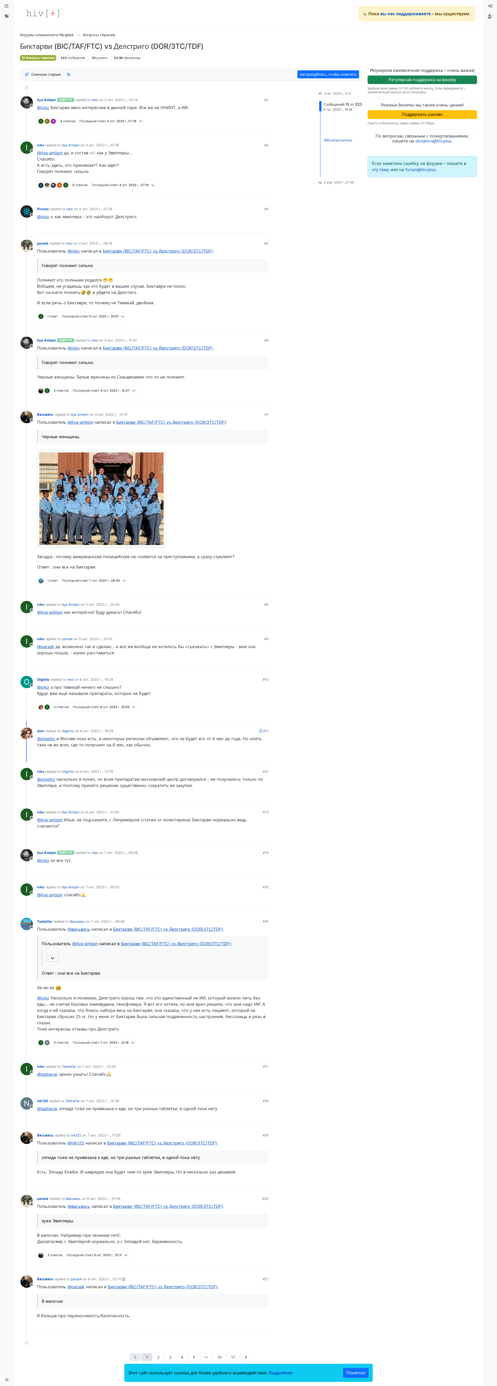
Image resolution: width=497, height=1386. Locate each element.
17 (233, 1357)
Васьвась (45, 414)
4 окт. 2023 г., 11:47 (120, 340)
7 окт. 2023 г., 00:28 (121, 853)
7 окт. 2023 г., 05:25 (102, 887)
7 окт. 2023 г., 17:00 (103, 1135)
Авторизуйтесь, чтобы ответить (328, 74)
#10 (265, 679)
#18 (265, 1101)
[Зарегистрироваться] (490, 16)
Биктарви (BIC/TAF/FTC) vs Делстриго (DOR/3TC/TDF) (158, 251)
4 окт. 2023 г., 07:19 (95, 209)
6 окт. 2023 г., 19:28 (96, 679)
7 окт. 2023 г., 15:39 (102, 1101)
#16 (265, 921)
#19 (265, 1135)
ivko (95, 100)
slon (40, 731)
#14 (265, 853)
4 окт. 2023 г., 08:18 (95, 243)
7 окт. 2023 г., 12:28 (98, 1066)
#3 (266, 145)
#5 (266, 243)
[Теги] (6, 16)
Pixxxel (43, 209)
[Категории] (6, 6)
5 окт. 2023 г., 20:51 (95, 639)
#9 (266, 639)
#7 (266, 414)
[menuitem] (490, 6)
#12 (265, 771)
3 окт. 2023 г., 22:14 (121, 100)
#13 (265, 812)
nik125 (42, 1101)
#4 (266, 209)
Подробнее (281, 1372)
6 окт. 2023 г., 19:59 (96, 731)
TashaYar (44, 921)
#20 (265, 1198)
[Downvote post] (254, 129)
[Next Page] (245, 1357)
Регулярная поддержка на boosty (422, 79)
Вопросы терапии (40, 58)
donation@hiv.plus (433, 140)
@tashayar (47, 1074)
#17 (265, 1066)
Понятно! (355, 1372)
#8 (266, 604)
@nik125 (76, 1143)
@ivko (43, 107)
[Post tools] (264, 129)
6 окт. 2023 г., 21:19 (96, 771)
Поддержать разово (422, 114)
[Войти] (490, 6)
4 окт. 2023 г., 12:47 (111, 414)
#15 (265, 887)
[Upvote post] (238, 129)
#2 (266, 100)
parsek (42, 243)
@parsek (45, 646)
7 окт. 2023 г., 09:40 (108, 921)
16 (219, 1357)
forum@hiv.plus (420, 169)
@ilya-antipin (50, 152)
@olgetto (46, 738)
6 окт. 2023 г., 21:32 (102, 812)
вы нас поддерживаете (405, 13)
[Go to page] (206, 1357)
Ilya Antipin (46, 100)
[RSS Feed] (68, 74)
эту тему (381, 169)
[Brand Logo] (42, 13)
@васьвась (79, 929)
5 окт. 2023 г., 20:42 (103, 604)
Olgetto (43, 679)
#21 (265, 1279)
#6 (266, 340)
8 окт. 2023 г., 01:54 (103, 1198)
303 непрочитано (338, 140)
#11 (265, 731)
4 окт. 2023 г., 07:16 (102, 145)
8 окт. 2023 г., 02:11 (104, 1279)
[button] (6, 1380)
